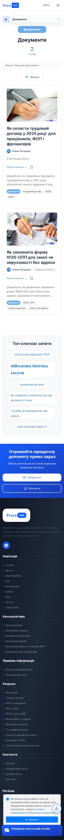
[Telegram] (6, 545)
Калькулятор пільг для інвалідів (21, 651)
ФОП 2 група (12, 708)
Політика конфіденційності (19, 669)
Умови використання (16, 675)
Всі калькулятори (14, 625)
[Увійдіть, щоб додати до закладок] (31, 167)
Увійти (46, 5)
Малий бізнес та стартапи (18, 719)
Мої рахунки (12, 692)
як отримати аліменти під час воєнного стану (31, 397)
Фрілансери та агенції (16, 724)
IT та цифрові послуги (17, 729)
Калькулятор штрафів (16, 641)
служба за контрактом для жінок (29, 413)
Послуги (10, 602)
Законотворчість (13, 576)
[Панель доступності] (56, 808)
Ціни (8, 597)
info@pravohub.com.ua (17, 769)
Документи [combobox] (19, 19)
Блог (8, 581)
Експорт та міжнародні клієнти (21, 735)
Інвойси (10, 591)
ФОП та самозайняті (16, 703)
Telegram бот (34, 477)
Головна (10, 565)
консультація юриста (32, 426)
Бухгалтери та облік (15, 740)
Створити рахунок (15, 698)
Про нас (9, 570)
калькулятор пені (32, 384)
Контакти (10, 763)
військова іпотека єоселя (29, 369)
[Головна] (6, 19)
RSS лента (11, 779)
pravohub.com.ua (14, 774)
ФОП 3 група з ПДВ (16, 714)
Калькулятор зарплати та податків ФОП (25, 646)
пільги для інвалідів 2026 (32, 354)
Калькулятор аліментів (17, 630)
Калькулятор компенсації (18, 636)
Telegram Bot (12, 607)
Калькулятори (12, 586)
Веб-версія (34, 488)
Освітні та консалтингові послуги (22, 745)
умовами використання (44, 813)
